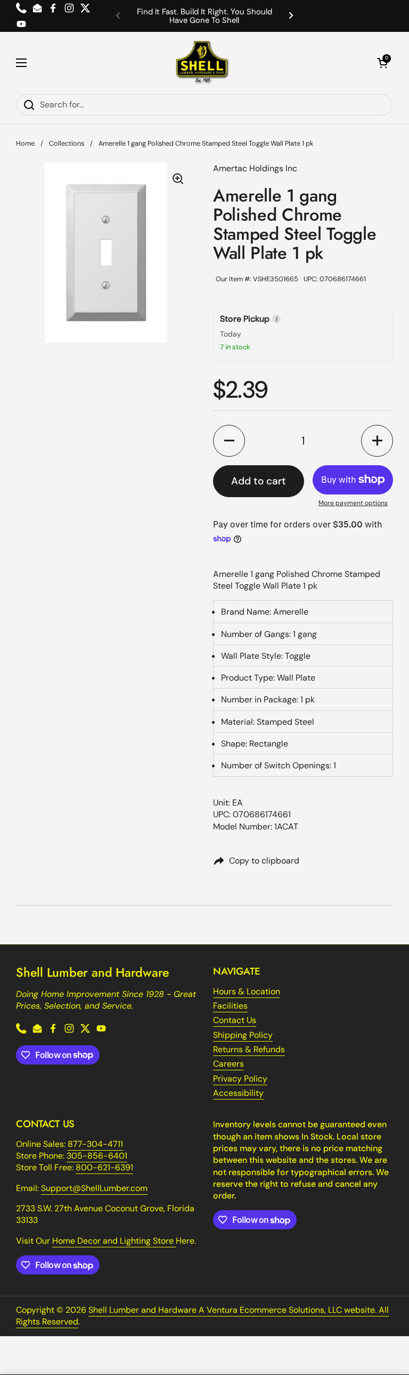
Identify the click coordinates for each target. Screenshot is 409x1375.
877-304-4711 (95, 1144)
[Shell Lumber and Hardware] (202, 63)
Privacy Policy (240, 1078)
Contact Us (234, 1020)
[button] (382, 62)
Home (25, 143)
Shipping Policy (243, 1035)
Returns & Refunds (249, 1049)
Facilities (230, 1005)
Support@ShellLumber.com (94, 1188)
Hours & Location (246, 991)
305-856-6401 (97, 1155)
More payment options (353, 503)
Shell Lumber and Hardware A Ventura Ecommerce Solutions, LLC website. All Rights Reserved (202, 1315)
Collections (66, 143)
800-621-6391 (104, 1167)
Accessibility (238, 1093)
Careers (228, 1063)
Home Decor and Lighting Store (114, 1240)
